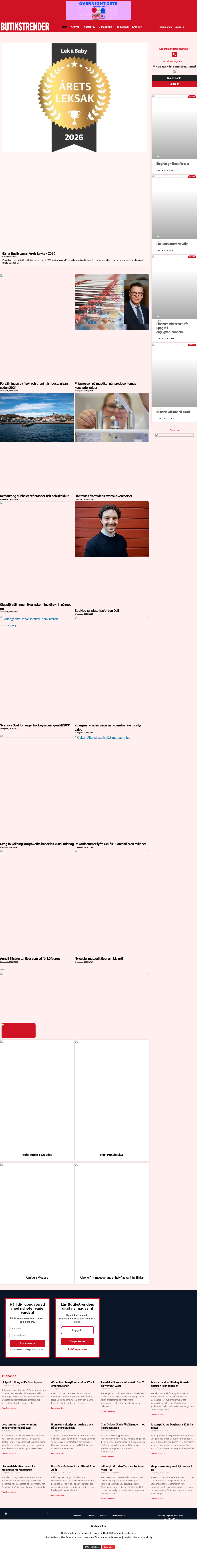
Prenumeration (119, 1516)
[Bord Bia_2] (74, 974)
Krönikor (137, 26)
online (77, 1322)
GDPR (41, 1350)
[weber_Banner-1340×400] (98, 4)
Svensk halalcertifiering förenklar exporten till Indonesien (171, 1384)
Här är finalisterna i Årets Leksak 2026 (28, 253)
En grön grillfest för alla (172, 164)
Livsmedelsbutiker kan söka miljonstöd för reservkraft (18, 1468)
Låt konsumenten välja (172, 244)
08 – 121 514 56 (171, 1519)
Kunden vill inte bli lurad (173, 412)
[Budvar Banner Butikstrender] (174, 435)
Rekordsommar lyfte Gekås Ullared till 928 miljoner (110, 844)
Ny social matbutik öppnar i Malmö (99, 959)
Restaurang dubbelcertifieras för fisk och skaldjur (34, 496)
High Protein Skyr (111, 1155)
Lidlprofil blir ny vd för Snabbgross (22, 1382)
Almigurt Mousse (37, 1277)
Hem (64, 26)
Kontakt (91, 1516)
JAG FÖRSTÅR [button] (92, 1547)
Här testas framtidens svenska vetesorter (103, 496)
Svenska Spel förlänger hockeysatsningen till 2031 (35, 725)
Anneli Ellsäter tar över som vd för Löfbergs (30, 959)
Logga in (179, 27)
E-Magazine (105, 26)
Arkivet (75, 26)
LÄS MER (108, 1547)
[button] (174, 54)
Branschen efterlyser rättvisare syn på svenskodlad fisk (72, 1426)
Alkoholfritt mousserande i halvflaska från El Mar (112, 1277)
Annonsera (76, 1516)
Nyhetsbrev (88, 26)
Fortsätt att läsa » (9, 1408)
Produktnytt (122, 26)
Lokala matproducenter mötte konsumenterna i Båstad (19, 1426)
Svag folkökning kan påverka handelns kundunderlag (37, 844)
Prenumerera (165, 27)
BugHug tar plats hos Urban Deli (97, 611)
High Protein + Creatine (37, 1155)
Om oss (103, 1516)
